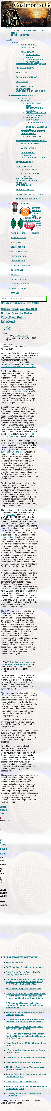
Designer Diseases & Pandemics (26, 181)
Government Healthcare (28, 153)
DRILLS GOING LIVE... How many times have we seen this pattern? (24, 1028)
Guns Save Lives (34, 136)
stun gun (11, 515)
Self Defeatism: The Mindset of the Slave (25, 967)
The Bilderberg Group (28, 198)
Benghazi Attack (25, 189)
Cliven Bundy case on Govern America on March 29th (18, 365)
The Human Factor (14, 962)
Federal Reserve (25, 67)
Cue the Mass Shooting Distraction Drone (25, 1057)
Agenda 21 (26, 100)
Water (29, 127)
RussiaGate (22, 161)
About (35, 233)
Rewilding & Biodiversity (33, 118)
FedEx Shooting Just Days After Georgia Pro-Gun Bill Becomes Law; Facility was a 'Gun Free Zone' (25, 1036)
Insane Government (27, 63)
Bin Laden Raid (29, 169)
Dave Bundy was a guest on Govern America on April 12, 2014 (18, 663)
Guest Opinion (18, 256)
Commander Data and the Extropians (23, 1062)
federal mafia (21, 391)
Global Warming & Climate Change (36, 113)
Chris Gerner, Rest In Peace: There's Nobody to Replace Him (23, 973)
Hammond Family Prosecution (35, 60)
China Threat (28, 47)
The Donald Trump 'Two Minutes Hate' (23, 989)
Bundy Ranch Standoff (33, 55)
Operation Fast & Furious (29, 194)
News (9, 27)
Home (9, 23)
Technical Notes (20, 35)
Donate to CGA (18, 288)
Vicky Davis (17, 242)
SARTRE (15, 274)
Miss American (19, 251)
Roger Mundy (18, 260)
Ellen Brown (18, 246)
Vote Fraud (22, 81)
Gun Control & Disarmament (29, 132)
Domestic (16, 42)
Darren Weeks (18, 233)
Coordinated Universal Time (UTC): (20, 303)
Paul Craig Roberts (21, 283)
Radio (9, 39)
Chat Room (39, 223)
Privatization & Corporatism (24, 87)
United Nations (24, 98)
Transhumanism (30, 143)
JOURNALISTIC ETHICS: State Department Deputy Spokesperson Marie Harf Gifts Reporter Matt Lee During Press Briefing (26, 996)
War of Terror (24, 166)
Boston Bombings (25, 178)
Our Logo (16, 293)
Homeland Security (26, 44)
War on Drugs (23, 185)
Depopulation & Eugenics (34, 109)
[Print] (9, 327)
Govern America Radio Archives (32, 219)
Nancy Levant (18, 237)
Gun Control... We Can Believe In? (22, 1081)
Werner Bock (38, 122)
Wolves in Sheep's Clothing (30, 90)
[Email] (9, 329)
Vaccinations (28, 148)
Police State (27, 52)
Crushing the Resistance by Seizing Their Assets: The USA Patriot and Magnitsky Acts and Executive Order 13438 (25, 981)
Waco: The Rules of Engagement (17, 435)
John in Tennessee (20, 265)
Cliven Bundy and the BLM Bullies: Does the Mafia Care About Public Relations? (19, 315)
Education (21, 72)
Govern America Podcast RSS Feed (38, 212)
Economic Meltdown (27, 77)
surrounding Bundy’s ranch (13, 452)
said (15, 519)
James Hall (17, 269)
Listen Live (25, 203)
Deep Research (19, 95)
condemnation (7, 537)
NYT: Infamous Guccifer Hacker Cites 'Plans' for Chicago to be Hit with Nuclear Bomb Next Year (25, 1005)
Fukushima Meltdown (33, 157)
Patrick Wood (18, 279)
